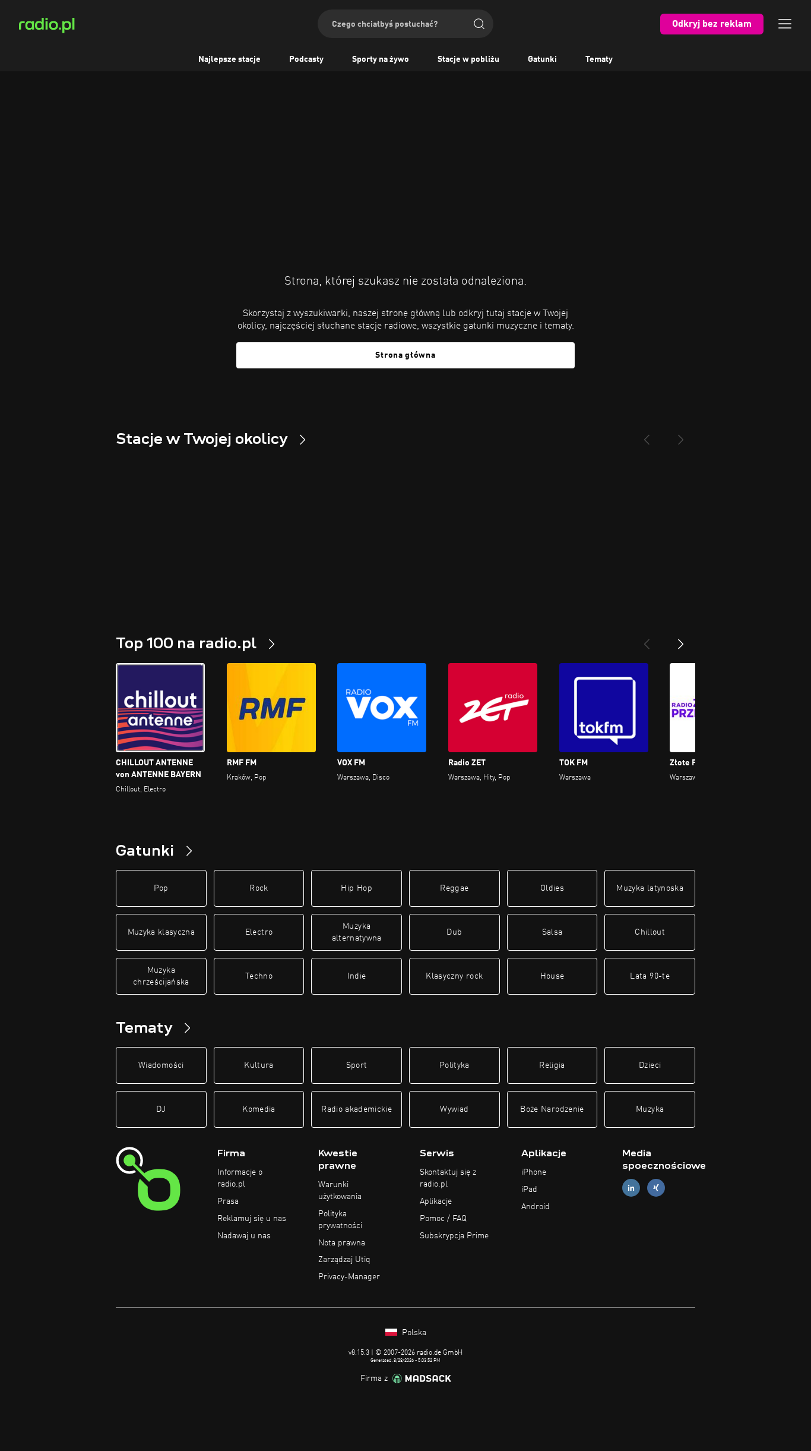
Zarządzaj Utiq (344, 1260)
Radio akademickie (356, 1109)
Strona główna (405, 355)
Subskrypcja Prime (454, 1236)
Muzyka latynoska (649, 888)
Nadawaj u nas (244, 1236)
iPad (529, 1189)
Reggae (454, 888)
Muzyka (650, 1109)
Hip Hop (356, 888)
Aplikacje (436, 1201)
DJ (161, 1109)
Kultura (258, 1065)
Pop (161, 888)
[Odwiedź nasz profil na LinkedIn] (631, 1188)
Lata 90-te (650, 976)
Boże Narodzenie (552, 1109)
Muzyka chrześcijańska (161, 976)
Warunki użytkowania (340, 1191)
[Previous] (646, 435)
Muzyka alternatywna (357, 932)
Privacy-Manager (349, 1277)
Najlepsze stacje (229, 59)
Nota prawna (341, 1243)
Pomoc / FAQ (443, 1219)
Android (535, 1207)
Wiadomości (161, 1065)
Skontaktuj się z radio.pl (448, 1178)
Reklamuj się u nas (251, 1219)
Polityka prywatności (340, 1220)
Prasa (228, 1201)
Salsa (552, 932)
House (552, 976)
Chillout (650, 932)
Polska (413, 1333)
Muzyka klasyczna (161, 932)
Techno (259, 976)
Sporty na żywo (380, 59)
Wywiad (454, 1109)
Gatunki (542, 59)
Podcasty (306, 59)
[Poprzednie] (646, 639)
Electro (259, 932)
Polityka (454, 1065)
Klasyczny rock (454, 976)
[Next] (681, 435)
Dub (454, 932)
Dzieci (650, 1065)
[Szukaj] (479, 24)
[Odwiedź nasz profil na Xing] (656, 1188)
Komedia (258, 1109)
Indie (356, 976)
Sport (357, 1065)
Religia (552, 1065)
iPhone (533, 1172)
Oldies (552, 888)
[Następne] (681, 639)
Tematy (599, 59)
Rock (258, 888)
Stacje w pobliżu (468, 59)
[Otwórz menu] (785, 24)
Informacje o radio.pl (239, 1178)
